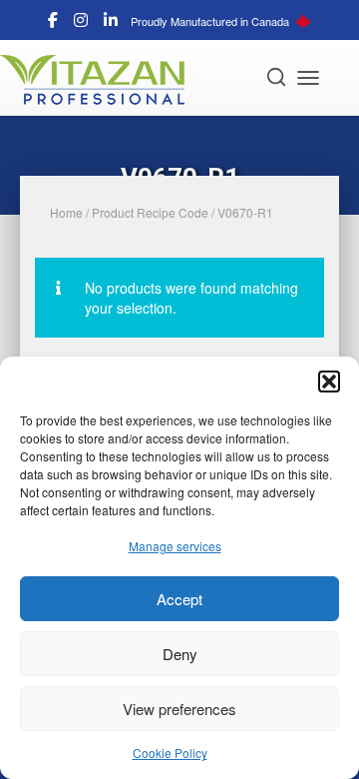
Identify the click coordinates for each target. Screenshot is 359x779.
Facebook (53, 23)
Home (66, 212)
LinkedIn (111, 23)
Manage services (175, 545)
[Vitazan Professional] (99, 80)
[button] (329, 381)
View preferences (179, 708)
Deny (180, 653)
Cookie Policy (170, 752)
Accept (179, 598)
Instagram (81, 23)
